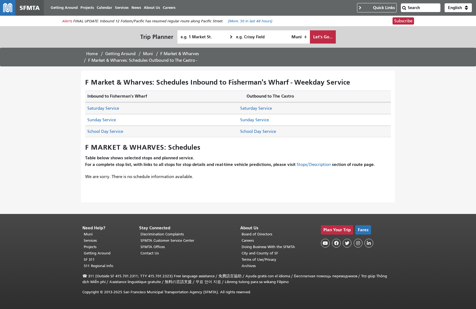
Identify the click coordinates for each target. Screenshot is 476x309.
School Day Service (105, 131)
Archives (249, 266)
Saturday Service (103, 108)
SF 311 (89, 259)
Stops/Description (314, 164)
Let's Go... (322, 36)
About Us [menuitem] (152, 7)
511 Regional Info (98, 266)
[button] (458, 7)
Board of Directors (257, 234)
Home (92, 53)
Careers (248, 240)
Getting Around (120, 53)
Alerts (67, 21)
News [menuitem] (136, 7)
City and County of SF (260, 253)
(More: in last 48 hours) (250, 21)
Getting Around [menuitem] (64, 7)
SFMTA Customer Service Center (167, 240)
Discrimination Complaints (162, 234)
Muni (148, 53)
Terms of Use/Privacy (259, 259)
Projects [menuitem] (87, 7)
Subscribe (403, 20)
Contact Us (149, 253)
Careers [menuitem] (169, 7)
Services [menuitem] (122, 7)
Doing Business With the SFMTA (268, 246)
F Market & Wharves (179, 53)
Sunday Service (101, 119)
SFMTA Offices (152, 246)
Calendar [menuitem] (104, 7)
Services (90, 240)
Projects (90, 246)
